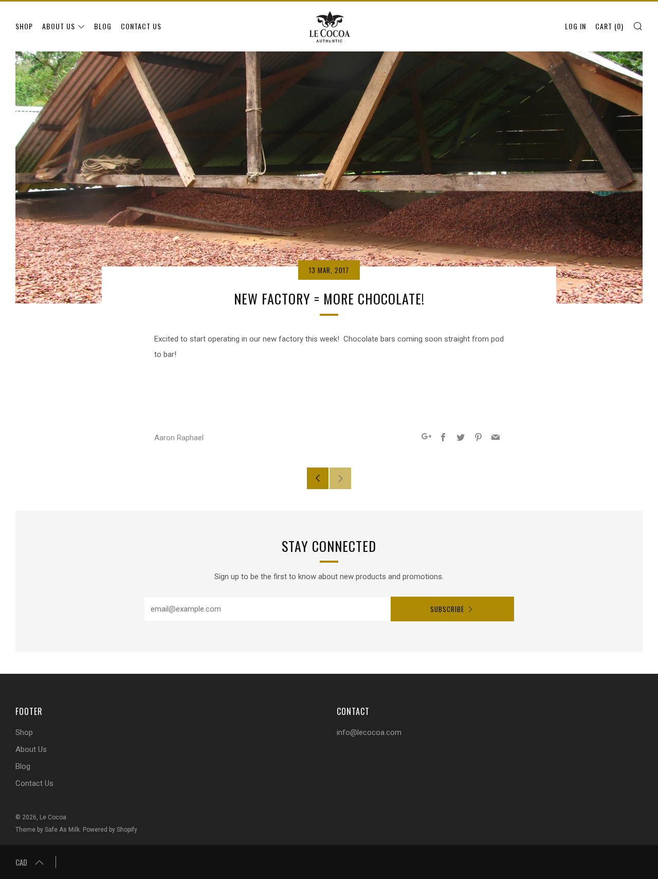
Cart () (609, 26)
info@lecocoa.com (369, 732)
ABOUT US (58, 26)
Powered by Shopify (110, 829)
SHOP (24, 26)
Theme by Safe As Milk (47, 829)
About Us (31, 749)
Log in (575, 26)
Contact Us (34, 783)
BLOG (103, 26)
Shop (24, 732)
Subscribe (447, 609)
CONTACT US (141, 26)
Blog (22, 766)
